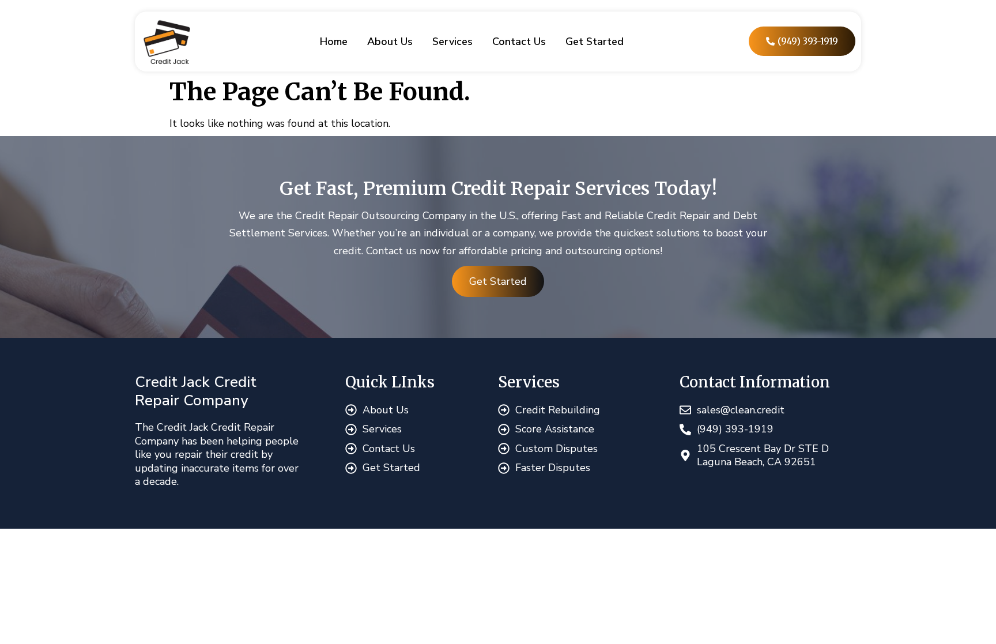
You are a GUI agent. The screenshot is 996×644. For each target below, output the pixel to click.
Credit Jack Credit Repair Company (195, 391)
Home (334, 41)
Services (452, 41)
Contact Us (519, 41)
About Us (390, 41)
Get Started (594, 41)
